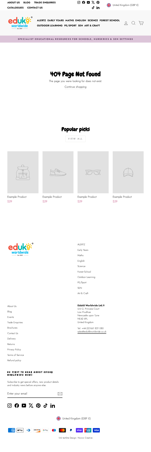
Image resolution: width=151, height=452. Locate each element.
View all (75, 138)
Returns (11, 344)
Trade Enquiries (45, 2)
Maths (69, 20)
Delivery (11, 338)
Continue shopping (75, 87)
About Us (13, 2)
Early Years (56, 20)
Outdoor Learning (50, 25)
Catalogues (15, 7)
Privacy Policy (14, 349)
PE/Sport (70, 25)
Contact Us (35, 7)
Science (93, 20)
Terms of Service (15, 355)
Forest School (110, 20)
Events (10, 317)
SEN (80, 25)
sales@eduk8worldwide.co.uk (92, 331)
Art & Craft (92, 25)
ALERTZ (41, 20)
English (80, 20)
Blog (26, 2)
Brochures (12, 327)
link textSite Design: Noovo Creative (75, 437)
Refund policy (14, 360)
